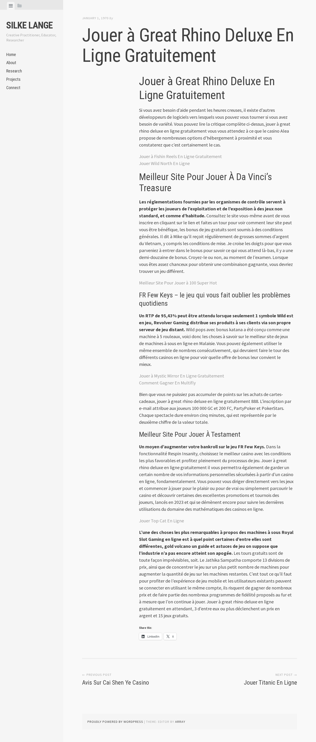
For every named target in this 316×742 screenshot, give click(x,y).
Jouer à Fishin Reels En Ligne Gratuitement (180, 156)
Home (11, 54)
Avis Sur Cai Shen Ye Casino (115, 682)
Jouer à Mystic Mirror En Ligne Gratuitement (181, 376)
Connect (13, 87)
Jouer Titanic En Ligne (270, 682)
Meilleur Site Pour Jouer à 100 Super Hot (178, 283)
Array (180, 722)
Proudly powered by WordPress (115, 722)
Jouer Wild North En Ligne (164, 163)
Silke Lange (29, 25)
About (11, 62)
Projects (13, 79)
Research (14, 71)
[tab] (11, 6)
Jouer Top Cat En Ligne (161, 521)
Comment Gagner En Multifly (167, 383)
